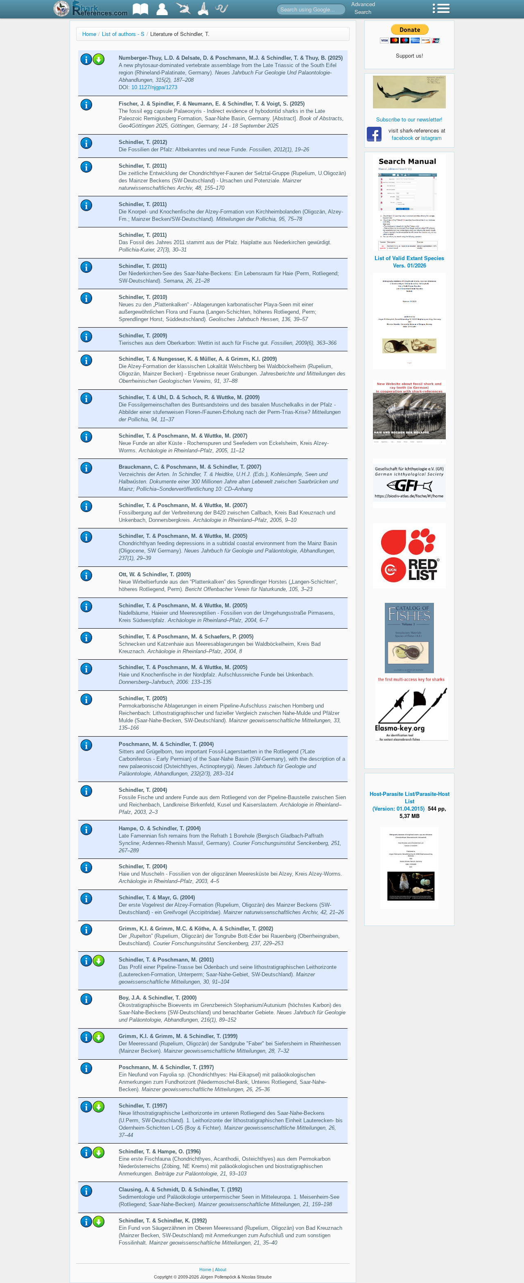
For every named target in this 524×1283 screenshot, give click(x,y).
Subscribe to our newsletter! (409, 119)
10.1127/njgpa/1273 (154, 87)
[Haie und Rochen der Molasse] (409, 412)
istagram (431, 138)
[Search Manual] (409, 201)
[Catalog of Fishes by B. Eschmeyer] (409, 638)
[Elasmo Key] (411, 708)
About (220, 1269)
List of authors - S (123, 34)
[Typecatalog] (203, 9)
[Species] (183, 9)
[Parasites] (221, 9)
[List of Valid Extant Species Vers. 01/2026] (409, 320)
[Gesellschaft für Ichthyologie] (409, 483)
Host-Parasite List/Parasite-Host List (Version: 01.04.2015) (409, 801)
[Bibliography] (140, 9)
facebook (402, 138)
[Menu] (441, 9)
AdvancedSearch (363, 8)
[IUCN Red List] (409, 555)
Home (89, 34)
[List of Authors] (162, 9)
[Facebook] (409, 92)
